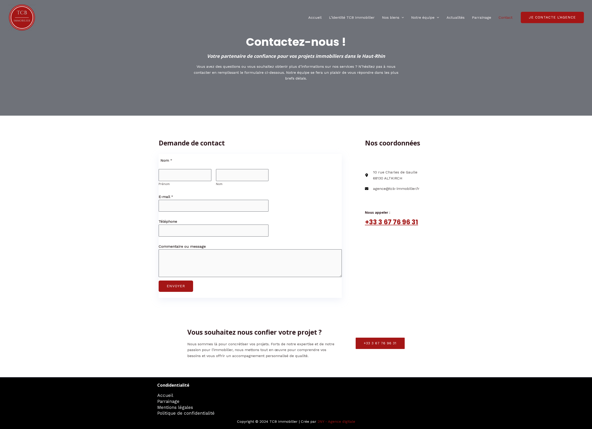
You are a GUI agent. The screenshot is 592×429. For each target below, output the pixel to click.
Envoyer (176, 286)
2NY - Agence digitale (336, 421)
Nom (219, 184)
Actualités (456, 17)
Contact (505, 17)
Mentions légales (175, 407)
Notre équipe (423, 17)
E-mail (166, 196)
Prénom (164, 184)
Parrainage (481, 17)
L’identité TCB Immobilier (352, 17)
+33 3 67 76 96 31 (391, 222)
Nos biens (390, 17)
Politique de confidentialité (186, 413)
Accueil (315, 17)
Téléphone (168, 221)
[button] (401, 17)
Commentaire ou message (182, 246)
